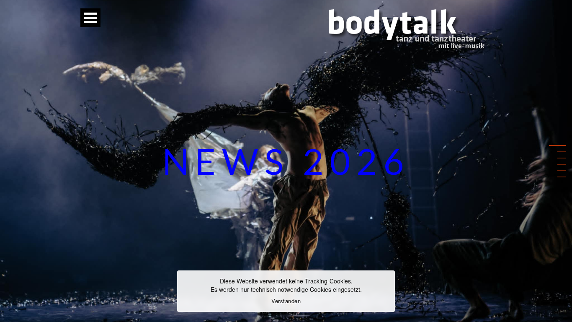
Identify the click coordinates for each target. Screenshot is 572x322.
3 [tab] (561, 158)
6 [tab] (561, 177)
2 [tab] (561, 151)
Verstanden (286, 301)
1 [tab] (561, 145)
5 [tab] (561, 170)
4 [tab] (561, 164)
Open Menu (90, 17)
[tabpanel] (286, 161)
